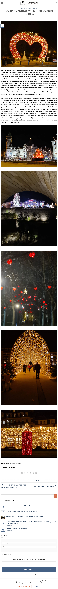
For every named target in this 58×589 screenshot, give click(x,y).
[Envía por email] (30, 473)
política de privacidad (31, 574)
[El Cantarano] (29, 3)
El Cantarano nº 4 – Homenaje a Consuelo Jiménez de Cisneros (24, 516)
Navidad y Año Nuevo (36, 480)
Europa (22, 480)
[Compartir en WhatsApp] (21, 473)
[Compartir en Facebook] (24, 473)
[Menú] (2, 3)
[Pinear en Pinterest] (33, 473)
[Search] (56, 2)
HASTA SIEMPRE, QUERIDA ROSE (44, 486)
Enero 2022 (27, 8)
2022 (22, 8)
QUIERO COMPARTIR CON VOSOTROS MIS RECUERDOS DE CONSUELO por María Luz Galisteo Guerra (31, 522)
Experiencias (33, 8)
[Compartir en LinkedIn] (36, 473)
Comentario (9, 513)
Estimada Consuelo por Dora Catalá (16, 528)
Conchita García (42, 479)
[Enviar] (55, 496)
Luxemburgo (28, 480)
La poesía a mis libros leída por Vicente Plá (18, 506)
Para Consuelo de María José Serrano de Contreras (21, 511)
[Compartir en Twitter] (27, 473)
